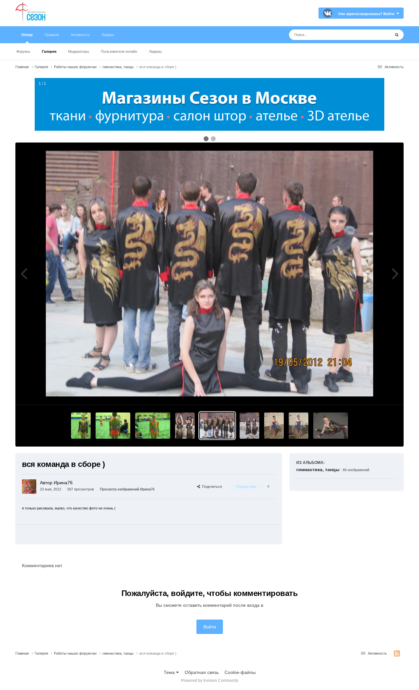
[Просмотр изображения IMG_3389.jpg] (298, 425)
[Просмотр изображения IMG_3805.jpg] (113, 425)
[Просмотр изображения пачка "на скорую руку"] (274, 425)
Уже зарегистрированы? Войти (367, 14)
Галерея (49, 51)
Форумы (23, 51)
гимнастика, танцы (317, 469)
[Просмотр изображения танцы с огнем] (185, 425)
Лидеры (155, 51)
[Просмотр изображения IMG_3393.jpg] (249, 425)
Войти (209, 626)
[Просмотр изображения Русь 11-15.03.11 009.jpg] (330, 425)
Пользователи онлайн (119, 51)
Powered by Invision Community (209, 680)
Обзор (27, 35)
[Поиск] (397, 34)
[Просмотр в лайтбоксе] (209, 273)
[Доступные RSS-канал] (397, 653)
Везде (375, 34)
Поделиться (211, 487)
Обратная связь (202, 672)
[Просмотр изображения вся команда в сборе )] (217, 425)
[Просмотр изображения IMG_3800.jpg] (152, 425)
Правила (52, 35)
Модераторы (78, 51)
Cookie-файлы (240, 672)
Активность (80, 35)
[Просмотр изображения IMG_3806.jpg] (81, 425)
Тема (170, 672)
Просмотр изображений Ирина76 (127, 489)
